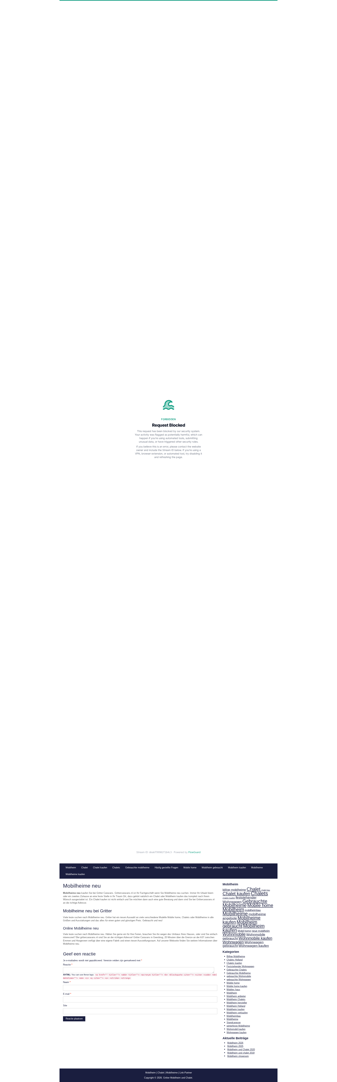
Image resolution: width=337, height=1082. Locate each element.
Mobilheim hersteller (237, 1002)
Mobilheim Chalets (236, 999)
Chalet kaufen (236, 893)
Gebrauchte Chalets (237, 969)
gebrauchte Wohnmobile (239, 976)
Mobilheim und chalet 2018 (241, 1053)
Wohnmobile (234, 934)
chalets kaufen (229, 898)
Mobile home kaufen (237, 986)
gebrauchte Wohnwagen (239, 979)
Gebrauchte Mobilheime (245, 903)
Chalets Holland (235, 959)
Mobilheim (233, 909)
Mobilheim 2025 (235, 1046)
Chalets (259, 893)
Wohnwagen (233, 942)
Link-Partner (186, 1072)
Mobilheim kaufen (244, 928)
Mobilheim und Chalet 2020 (241, 1049)
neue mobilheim (261, 931)
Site (65, 1005)
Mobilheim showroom (238, 1056)
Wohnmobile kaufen (255, 938)
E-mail (67, 994)
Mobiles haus (233, 989)
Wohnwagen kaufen (254, 946)
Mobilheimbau (234, 1016)
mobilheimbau (253, 910)
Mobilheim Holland (236, 1006)
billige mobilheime (234, 889)
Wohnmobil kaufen (236, 1029)
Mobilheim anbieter (236, 996)
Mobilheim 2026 (235, 1043)
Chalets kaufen (234, 963)
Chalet (253, 889)
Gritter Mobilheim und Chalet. (178, 1077)
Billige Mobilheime (236, 956)
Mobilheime (235, 913)
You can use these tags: (140, 976)
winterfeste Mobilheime (238, 1026)
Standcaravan (234, 1022)
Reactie (67, 964)
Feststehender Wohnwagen (240, 966)
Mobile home (260, 905)
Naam (67, 982)
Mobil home (244, 931)
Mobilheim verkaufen (237, 1012)
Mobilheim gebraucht (240, 924)
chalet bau (265, 890)
